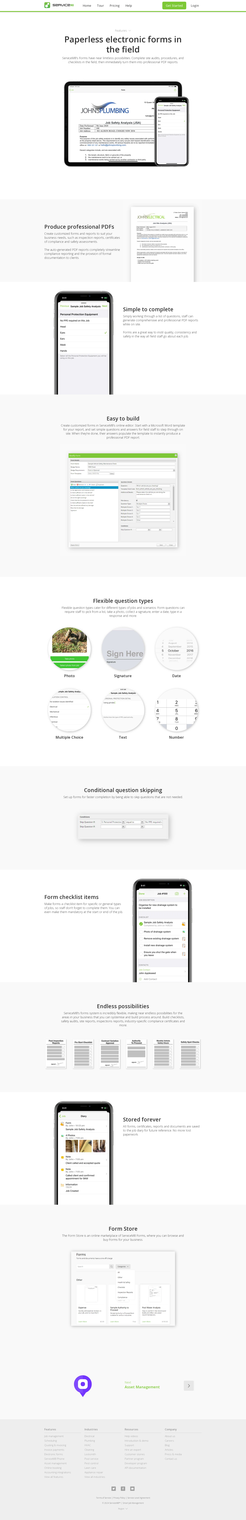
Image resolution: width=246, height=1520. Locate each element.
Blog (167, 1445)
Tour (100, 6)
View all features (53, 1476)
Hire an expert (133, 1449)
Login (195, 6)
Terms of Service (103, 1497)
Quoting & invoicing (55, 1445)
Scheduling (50, 1440)
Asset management (55, 1463)
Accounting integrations (57, 1472)
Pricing (115, 6)
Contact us (171, 1458)
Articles (169, 1449)
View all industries (95, 1476)
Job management (54, 1436)
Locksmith (90, 1454)
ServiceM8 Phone (54, 1458)
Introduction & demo (136, 1440)
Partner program (134, 1458)
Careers (169, 1440)
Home (87, 6)
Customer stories (135, 1454)
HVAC (88, 1445)
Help (128, 6)
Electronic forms (53, 1454)
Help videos (131, 1436)
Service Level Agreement (138, 1497)
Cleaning (89, 1449)
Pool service (91, 1458)
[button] (123, 30)
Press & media (173, 1454)
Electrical (89, 1436)
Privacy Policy (119, 1497)
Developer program (136, 1463)
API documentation (135, 1467)
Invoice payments (54, 1449)
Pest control (91, 1463)
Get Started (174, 6)
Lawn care (90, 1467)
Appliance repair (94, 1472)
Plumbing (90, 1440)
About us (170, 1436)
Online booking (52, 1467)
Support (129, 1445)
